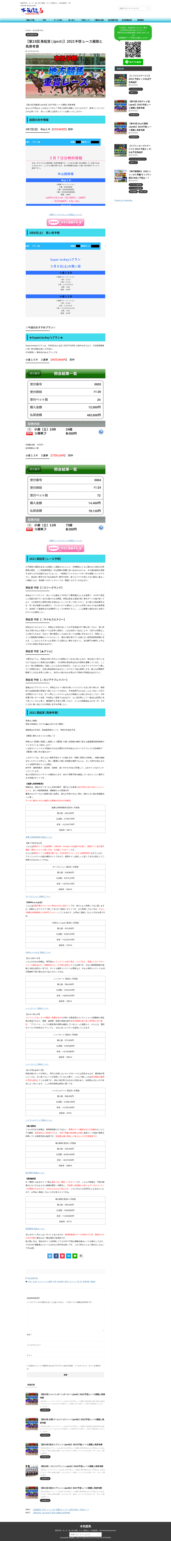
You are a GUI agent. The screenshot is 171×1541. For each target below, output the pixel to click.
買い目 (79, 1282)
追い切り (71, 20)
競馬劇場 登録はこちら (35, 1228)
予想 (44, 20)
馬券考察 (86, 1282)
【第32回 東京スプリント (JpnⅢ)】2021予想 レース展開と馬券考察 (71, 1488)
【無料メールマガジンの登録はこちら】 (65, 214)
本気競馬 (85, 1526)
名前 (29, 1334)
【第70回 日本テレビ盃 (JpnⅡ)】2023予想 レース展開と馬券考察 (140, 104)
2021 (30, 1282)
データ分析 (58, 20)
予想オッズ (85, 20)
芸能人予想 (30, 20)
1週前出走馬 (99, 20)
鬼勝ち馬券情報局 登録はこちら (39, 837)
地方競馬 (60, 1282)
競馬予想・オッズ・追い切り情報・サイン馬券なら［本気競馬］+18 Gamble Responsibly (85, 1530)
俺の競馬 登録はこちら (35, 1173)
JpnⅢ (35, 1282)
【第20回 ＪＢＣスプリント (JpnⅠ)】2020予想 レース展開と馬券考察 (71, 1466)
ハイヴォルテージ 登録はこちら (39, 1120)
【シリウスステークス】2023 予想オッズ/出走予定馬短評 (140, 78)
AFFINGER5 (107, 1538)
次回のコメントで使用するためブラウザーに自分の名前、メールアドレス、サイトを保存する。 (64, 1367)
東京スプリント (70, 1282)
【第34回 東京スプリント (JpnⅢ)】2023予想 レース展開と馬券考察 (71, 1444)
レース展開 (48, 1282)
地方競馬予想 (113, 20)
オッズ (40, 1282)
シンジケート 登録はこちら (37, 1008)
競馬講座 (140, 20)
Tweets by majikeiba (123, 200)
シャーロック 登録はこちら (37, 1064)
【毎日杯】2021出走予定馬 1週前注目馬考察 (51, 1513)
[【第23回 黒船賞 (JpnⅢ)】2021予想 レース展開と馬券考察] (68, 1255)
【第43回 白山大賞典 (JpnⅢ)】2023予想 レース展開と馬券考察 (140, 126)
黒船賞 (92, 1282)
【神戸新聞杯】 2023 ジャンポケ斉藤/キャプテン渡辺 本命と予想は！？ (140, 174)
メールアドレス (33, 1345)
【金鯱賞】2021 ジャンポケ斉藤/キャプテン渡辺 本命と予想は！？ (60, 1509)
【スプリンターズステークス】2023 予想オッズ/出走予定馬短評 (140, 148)
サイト (29, 1355)
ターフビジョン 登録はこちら (38, 896)
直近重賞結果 (127, 20)
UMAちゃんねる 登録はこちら (38, 952)
